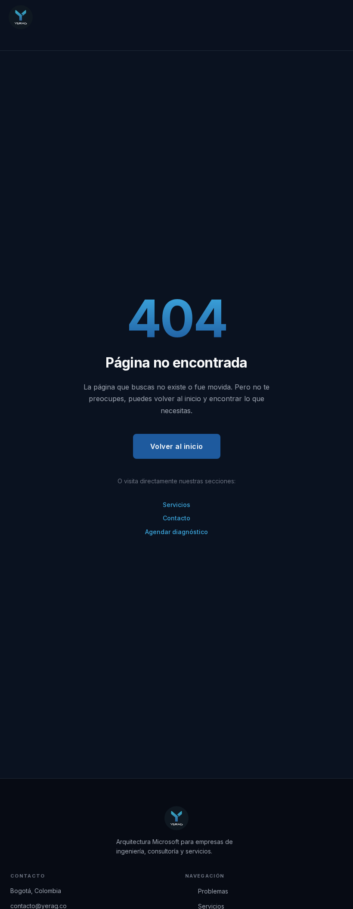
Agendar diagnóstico (176, 531)
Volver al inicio (176, 446)
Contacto (176, 518)
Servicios (176, 504)
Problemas (213, 891)
